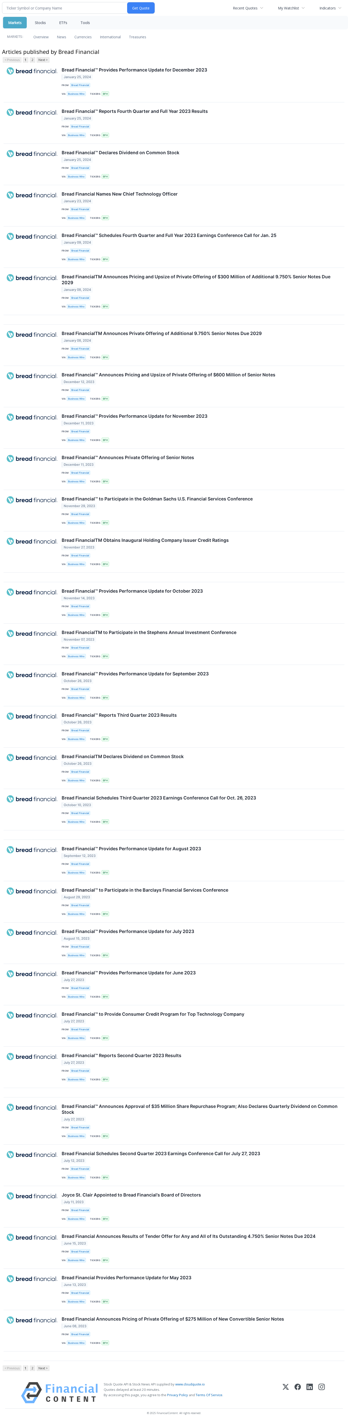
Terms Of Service (209, 1395)
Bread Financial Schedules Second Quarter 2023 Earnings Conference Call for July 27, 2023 (161, 1153)
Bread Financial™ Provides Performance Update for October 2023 (132, 591)
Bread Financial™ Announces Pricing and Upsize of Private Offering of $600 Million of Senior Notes (168, 374)
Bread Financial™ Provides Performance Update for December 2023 (134, 70)
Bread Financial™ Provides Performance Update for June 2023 (129, 972)
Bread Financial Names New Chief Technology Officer (120, 194)
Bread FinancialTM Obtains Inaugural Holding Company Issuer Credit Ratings (145, 540)
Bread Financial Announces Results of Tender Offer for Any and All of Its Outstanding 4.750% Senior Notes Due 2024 (189, 1236)
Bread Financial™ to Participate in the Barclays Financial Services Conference (145, 890)
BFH (105, 93)
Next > (43, 60)
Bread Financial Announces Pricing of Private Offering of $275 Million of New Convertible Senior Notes (173, 1319)
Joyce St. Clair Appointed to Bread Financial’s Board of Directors (131, 1195)
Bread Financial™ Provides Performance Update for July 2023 (128, 931)
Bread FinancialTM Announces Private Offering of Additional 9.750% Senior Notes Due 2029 (162, 333)
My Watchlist (288, 8)
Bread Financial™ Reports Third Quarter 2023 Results (119, 715)
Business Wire (76, 93)
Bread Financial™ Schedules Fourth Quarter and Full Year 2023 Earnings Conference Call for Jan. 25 (169, 235)
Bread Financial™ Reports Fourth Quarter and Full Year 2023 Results (135, 111)
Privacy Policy (177, 1395)
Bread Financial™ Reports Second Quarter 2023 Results (121, 1055)
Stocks (40, 22)
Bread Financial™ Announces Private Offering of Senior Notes (128, 457)
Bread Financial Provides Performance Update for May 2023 (126, 1277)
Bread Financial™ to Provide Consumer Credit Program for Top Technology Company (153, 1014)
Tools (85, 22)
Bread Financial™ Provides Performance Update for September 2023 (135, 673)
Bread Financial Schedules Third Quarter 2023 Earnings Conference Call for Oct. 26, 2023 (159, 797)
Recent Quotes (245, 8)
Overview (41, 36)
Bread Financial (80, 85)
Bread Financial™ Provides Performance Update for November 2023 (134, 416)
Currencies (83, 36)
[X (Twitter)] (285, 1393)
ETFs (63, 22)
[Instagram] (321, 1393)
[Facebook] (297, 1393)
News (61, 36)
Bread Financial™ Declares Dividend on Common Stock (120, 152)
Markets (15, 22)
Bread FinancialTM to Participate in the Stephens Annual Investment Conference (149, 632)
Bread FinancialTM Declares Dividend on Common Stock (123, 756)
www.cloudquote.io (190, 1384)
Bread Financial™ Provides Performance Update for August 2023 (131, 848)
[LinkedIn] (309, 1393)
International (110, 36)
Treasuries (137, 36)
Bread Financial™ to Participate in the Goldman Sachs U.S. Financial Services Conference (157, 498)
